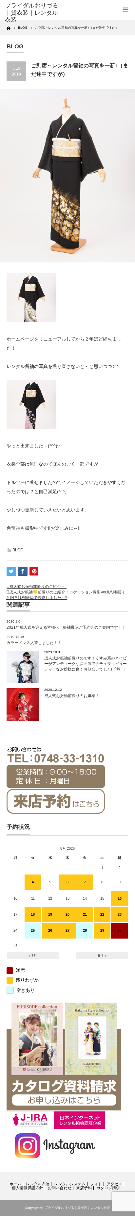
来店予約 (84, 1188)
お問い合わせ (59, 1188)
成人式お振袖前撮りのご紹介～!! (38, 586)
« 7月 (33, 956)
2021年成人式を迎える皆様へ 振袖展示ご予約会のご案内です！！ (66, 627)
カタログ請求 (108, 1188)
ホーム (15, 1184)
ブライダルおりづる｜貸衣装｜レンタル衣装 (77, 1207)
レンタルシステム (70, 1184)
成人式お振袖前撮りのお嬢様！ (71, 695)
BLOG (17, 550)
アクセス (114, 1184)
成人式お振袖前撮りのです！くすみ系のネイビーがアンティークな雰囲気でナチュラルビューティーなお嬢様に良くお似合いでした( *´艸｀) (85, 664)
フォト (96, 1184)
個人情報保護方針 (27, 1188)
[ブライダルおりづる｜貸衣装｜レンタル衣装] (32, 13)
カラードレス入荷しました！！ (34, 643)
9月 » (102, 956)
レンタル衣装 (37, 1184)
